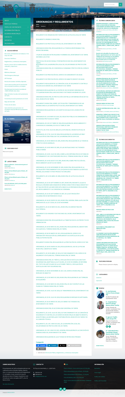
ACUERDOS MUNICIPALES (12, 34)
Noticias (13, 168)
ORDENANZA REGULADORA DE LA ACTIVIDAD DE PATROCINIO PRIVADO (58, 337)
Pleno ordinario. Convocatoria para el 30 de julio (16, 165)
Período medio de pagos (108, 105)
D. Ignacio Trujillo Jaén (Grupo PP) (111, 318)
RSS (66, 364)
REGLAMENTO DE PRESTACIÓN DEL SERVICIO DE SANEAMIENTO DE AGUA (59, 75)
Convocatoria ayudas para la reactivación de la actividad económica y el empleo (16, 85)
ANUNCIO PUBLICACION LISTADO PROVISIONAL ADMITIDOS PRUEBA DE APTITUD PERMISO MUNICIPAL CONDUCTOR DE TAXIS (107, 128)
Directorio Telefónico (10, 58)
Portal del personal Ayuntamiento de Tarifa (16, 99)
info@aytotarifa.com (41, 376)
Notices (43, 26)
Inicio (7, 20)
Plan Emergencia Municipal (12, 75)
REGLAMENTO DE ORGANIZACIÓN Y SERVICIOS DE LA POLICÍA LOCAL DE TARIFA (61, 35)
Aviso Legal (97, 372)
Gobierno (98, 277)
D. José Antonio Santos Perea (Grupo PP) (112, 293)
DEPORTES (8, 40)
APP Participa (8, 78)
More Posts (8, 189)
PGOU (6, 69)
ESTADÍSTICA (106, 132)
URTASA (104, 100)
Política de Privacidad (100, 381)
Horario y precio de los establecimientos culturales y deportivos (16, 65)
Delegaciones (9, 43)
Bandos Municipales (107, 61)
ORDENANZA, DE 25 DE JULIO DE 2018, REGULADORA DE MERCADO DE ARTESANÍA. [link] (62, 297)
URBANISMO (115, 88)
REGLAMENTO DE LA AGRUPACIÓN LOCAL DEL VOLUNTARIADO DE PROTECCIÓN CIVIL (61, 65)
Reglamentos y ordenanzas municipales (67, 352)
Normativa (97, 368)
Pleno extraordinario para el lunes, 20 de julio (16, 171)
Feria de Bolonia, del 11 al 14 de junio (16, 183)
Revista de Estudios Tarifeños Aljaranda (15, 81)
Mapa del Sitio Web (10, 102)
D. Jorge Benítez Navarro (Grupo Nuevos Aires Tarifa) (112, 303)
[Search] (120, 4)
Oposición (99, 280)
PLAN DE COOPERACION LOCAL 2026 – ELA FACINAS (108, 109)
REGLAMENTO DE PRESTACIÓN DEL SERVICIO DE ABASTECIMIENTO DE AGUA (60, 79)
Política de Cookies (99, 376)
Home (37, 26)
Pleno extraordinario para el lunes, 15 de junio (16, 178)
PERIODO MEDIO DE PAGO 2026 (105, 103)
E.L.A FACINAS (106, 111)
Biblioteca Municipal (10, 72)
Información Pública (50, 352)
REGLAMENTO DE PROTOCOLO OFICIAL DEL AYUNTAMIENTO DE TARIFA (58, 44)
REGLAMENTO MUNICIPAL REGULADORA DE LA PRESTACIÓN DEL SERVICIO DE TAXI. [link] (62, 242)
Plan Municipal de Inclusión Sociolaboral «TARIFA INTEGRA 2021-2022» (15, 90)
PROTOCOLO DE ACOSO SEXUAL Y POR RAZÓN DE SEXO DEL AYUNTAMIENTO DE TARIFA (61, 62)
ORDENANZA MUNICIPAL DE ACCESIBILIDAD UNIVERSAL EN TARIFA (57, 308)
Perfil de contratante (13, 27)
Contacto (8, 37)
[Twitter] (64, 389)
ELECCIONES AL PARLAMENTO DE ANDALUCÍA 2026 (105, 227)
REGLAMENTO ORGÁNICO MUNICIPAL (48, 39)
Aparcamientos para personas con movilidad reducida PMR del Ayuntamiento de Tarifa (16, 109)
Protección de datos (10, 105)
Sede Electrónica (11, 24)
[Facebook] (60, 389)
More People (100, 345)
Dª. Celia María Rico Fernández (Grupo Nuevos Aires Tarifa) (112, 332)
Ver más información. (8, 384)
